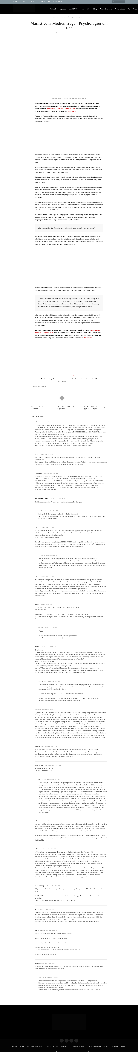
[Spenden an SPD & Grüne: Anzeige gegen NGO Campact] (95, 397)
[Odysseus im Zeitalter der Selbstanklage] (42, 397)
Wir (129, 9)
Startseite (55, 17)
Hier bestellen (71, 111)
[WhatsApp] (16, 119)
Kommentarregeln (52, 1046)
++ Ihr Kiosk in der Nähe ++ (37, 2)
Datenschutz (64, 1046)
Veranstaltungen (106, 9)
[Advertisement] (69, 138)
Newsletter (23, 2)
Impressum (115, 1046)
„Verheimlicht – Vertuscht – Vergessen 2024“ (60, 108)
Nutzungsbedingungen (78, 1046)
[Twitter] (16, 109)
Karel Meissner (58, 33)
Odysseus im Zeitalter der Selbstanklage (38, 407)
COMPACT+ (74, 9)
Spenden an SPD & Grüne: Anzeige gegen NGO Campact (94, 407)
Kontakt (15, 2)
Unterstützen (120, 9)
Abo (88, 9)
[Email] (16, 114)
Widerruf (106, 1046)
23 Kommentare (82, 33)
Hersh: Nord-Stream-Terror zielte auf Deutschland (88, 379)
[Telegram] (16, 105)
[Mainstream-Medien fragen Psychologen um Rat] (69, 95)
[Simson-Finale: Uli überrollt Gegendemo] (69, 397)
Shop (95, 9)
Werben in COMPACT (55, 2)
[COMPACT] (24, 9)
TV (83, 9)
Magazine (62, 9)
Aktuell (53, 9)
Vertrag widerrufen (94, 1046)
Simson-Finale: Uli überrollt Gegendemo (65, 407)
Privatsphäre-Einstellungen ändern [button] (85, 1051)
